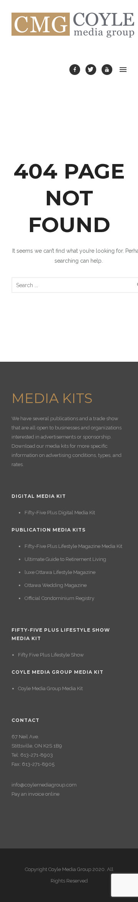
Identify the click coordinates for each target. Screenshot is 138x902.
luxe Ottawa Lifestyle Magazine (60, 572)
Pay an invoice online (35, 794)
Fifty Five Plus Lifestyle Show (51, 655)
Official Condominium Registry (59, 598)
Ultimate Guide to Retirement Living (65, 559)
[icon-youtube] (107, 69)
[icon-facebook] (76, 69)
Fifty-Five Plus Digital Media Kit (60, 512)
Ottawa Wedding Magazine (56, 585)
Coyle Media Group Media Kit (50, 688)
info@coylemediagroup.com (44, 785)
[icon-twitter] (92, 69)
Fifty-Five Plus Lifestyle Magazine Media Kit (73, 546)
